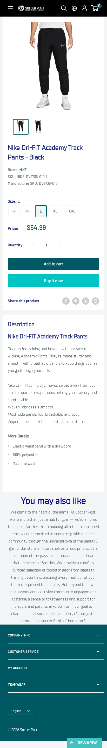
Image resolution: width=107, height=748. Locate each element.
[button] (94, 8)
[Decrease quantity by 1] (32, 244)
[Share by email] (95, 301)
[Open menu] (10, 8)
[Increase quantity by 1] (60, 244)
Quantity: (16, 245)
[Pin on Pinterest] (75, 301)
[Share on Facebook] (66, 301)
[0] (95, 8)
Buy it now (53, 280)
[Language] (74, 8)
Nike (22, 170)
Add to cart (53, 264)
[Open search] (64, 8)
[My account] (84, 8)
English (16, 711)
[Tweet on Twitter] (85, 301)
